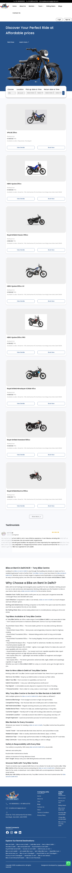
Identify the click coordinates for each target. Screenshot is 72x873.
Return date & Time (51, 89)
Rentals (31, 6)
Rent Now (10, 42)
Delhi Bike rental (35, 844)
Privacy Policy (41, 815)
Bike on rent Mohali (44, 855)
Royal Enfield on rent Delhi (40, 847)
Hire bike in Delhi (11, 847)
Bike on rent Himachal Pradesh (15, 858)
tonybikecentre (13, 808)
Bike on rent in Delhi (22, 844)
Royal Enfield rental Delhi (13, 849)
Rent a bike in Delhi (48, 844)
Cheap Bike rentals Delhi (62, 818)
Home (15, 6)
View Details (21, 147)
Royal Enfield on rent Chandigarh (47, 853)
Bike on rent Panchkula (33, 858)
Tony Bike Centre (38, 573)
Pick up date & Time (34, 89)
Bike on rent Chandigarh (27, 853)
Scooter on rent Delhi (29, 849)
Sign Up (67, 19)
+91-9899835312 (20, 1)
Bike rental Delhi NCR (61, 809)
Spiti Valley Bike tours (41, 851)
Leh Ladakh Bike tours (26, 851)
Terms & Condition (43, 812)
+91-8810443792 (32, 1)
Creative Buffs (62, 865)
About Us (23, 6)
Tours (40, 6)
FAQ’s (39, 810)
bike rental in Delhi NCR (29, 591)
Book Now (51, 147)
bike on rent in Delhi (20, 571)
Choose (10, 89)
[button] (35, 82)
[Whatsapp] (68, 863)
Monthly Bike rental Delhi (62, 813)
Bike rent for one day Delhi (62, 823)
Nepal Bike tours (54, 851)
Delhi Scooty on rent (44, 849)
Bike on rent (62, 798)
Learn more (23, 42)
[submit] (63, 93)
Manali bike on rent (30, 855)
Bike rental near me (12, 853)
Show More (35, 517)
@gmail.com (22, 808)
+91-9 (10, 804)
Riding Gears (50, 6)
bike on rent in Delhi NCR (30, 696)
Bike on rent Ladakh (12, 851)
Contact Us (16, 13)
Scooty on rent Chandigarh (14, 855)
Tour (38, 801)
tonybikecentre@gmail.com (49, 1)
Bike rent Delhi (10, 844)
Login (59, 19)
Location (20, 89)
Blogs (60, 6)
